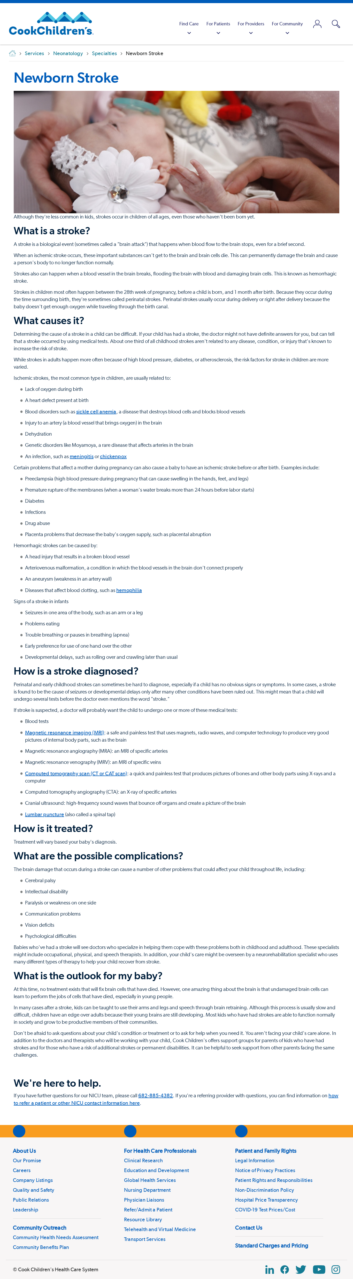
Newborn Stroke (66, 77)
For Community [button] (287, 23)
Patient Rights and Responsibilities (273, 1180)
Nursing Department (147, 1190)
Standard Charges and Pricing (271, 1245)
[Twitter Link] (300, 1269)
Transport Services (145, 1239)
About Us (24, 1150)
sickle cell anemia (96, 411)
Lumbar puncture (44, 814)
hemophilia (129, 590)
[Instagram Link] (336, 1269)
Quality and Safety (34, 1190)
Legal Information (254, 1160)
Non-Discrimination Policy (264, 1190)
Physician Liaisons (144, 1200)
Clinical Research (143, 1160)
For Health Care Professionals (160, 1150)
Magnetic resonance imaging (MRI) (64, 732)
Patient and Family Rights (266, 1150)
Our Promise (27, 1160)
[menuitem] (189, 24)
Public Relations (31, 1200)
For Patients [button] (218, 23)
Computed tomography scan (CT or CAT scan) (76, 773)
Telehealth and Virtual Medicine (160, 1229)
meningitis (82, 456)
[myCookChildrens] (317, 24)
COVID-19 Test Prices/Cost (265, 1210)
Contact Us (248, 1227)
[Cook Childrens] (49, 24)
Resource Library (143, 1219)
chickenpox (113, 456)
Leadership (25, 1210)
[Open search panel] (336, 24)
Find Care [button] (189, 23)
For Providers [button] (251, 23)
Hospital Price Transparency (266, 1200)
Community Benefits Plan (41, 1247)
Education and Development (156, 1170)
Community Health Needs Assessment (56, 1237)
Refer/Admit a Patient (148, 1210)
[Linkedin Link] (269, 1269)
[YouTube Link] (319, 1269)
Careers (21, 1170)
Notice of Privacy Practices (265, 1170)
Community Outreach (39, 1227)
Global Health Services (150, 1180)
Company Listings (33, 1180)
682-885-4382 (155, 1095)
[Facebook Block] (284, 1269)
